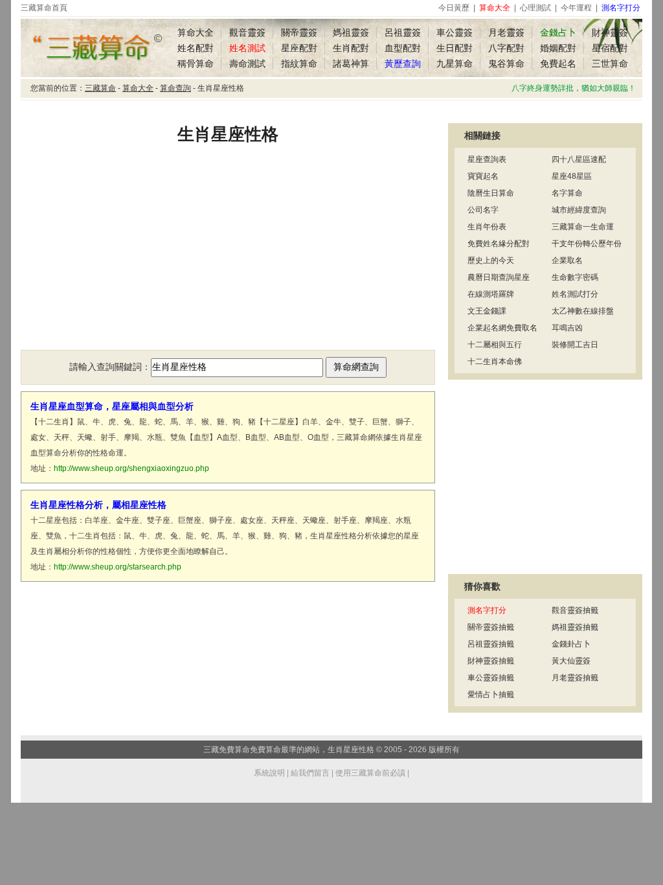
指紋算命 (299, 63)
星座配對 (299, 48)
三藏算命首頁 (44, 7)
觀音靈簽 (247, 32)
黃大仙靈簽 (571, 660)
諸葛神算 (351, 63)
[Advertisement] (228, 256)
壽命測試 (247, 63)
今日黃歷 (453, 7)
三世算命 (610, 63)
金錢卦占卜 (571, 644)
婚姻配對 (558, 48)
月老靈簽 (506, 32)
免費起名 (558, 63)
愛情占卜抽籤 (490, 694)
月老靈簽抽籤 (575, 677)
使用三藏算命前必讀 (370, 772)
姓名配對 (195, 48)
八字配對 (506, 48)
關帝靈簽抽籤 (490, 627)
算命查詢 (175, 88)
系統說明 (269, 772)
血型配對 (403, 48)
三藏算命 (100, 88)
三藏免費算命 (226, 749)
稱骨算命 (195, 63)
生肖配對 (351, 48)
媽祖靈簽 (351, 32)
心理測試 (535, 7)
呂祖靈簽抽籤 (490, 644)
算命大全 (195, 32)
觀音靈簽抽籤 (575, 610)
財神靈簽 (610, 32)
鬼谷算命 (506, 63)
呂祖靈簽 (403, 32)
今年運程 (576, 7)
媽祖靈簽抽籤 (575, 627)
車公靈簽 (454, 32)
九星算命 (454, 63)
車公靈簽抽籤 (490, 677)
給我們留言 (310, 772)
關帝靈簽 (299, 32)
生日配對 (454, 48)
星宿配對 (610, 48)
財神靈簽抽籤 (490, 660)
